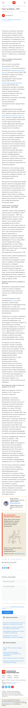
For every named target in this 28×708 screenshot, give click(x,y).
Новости (4, 675)
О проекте (9, 677)
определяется (6, 68)
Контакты (16, 677)
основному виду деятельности (11, 115)
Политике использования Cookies (13, 702)
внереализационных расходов (12, 83)
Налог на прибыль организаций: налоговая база (11, 20)
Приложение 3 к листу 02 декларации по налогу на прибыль (13, 636)
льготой (14, 300)
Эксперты (16, 675)
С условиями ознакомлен (13, 607)
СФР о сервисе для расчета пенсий (13, 658)
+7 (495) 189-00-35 (11, 684)
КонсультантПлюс (15, 503)
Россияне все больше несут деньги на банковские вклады (13, 661)
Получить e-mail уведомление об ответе (14, 603)
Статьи (3, 677)
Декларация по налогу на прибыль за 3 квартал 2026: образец (13, 627)
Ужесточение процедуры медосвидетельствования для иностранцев (12, 653)
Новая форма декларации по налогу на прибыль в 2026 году (13, 632)
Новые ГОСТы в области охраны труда (12, 648)
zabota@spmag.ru (19, 554)
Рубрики (9, 675)
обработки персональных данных (13, 607)
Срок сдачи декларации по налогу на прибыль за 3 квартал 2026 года (14, 623)
